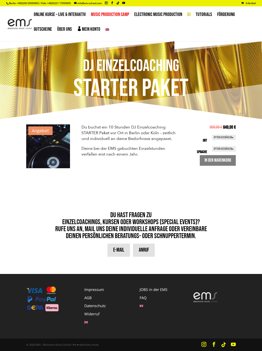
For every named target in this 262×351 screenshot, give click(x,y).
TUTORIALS (204, 15)
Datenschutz (95, 305)
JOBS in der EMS (153, 289)
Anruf (144, 250)
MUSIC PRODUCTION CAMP (110, 15)
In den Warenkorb (217, 160)
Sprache (202, 152)
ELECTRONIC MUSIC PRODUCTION (158, 15)
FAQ (143, 297)
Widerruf (91, 313)
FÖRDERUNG (226, 15)
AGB (88, 297)
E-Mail (118, 250)
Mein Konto (88, 29)
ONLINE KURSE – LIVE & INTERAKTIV (60, 15)
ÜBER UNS (64, 30)
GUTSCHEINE (43, 30)
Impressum (94, 289)
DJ (189, 15)
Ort (205, 140)
